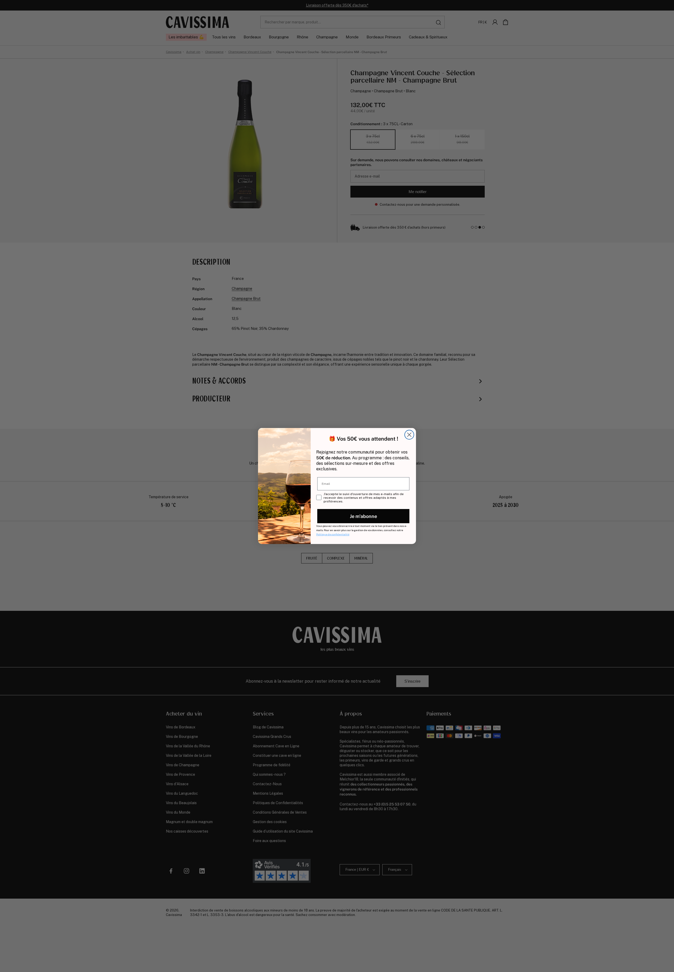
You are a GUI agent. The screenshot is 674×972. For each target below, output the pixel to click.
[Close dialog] (409, 434)
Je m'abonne (363, 516)
